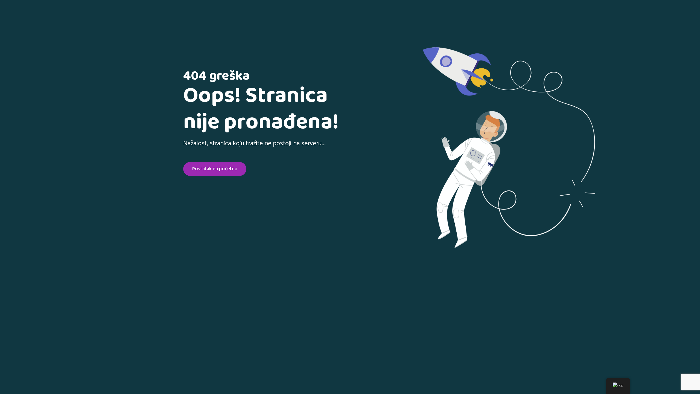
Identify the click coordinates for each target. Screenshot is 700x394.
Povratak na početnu (214, 169)
